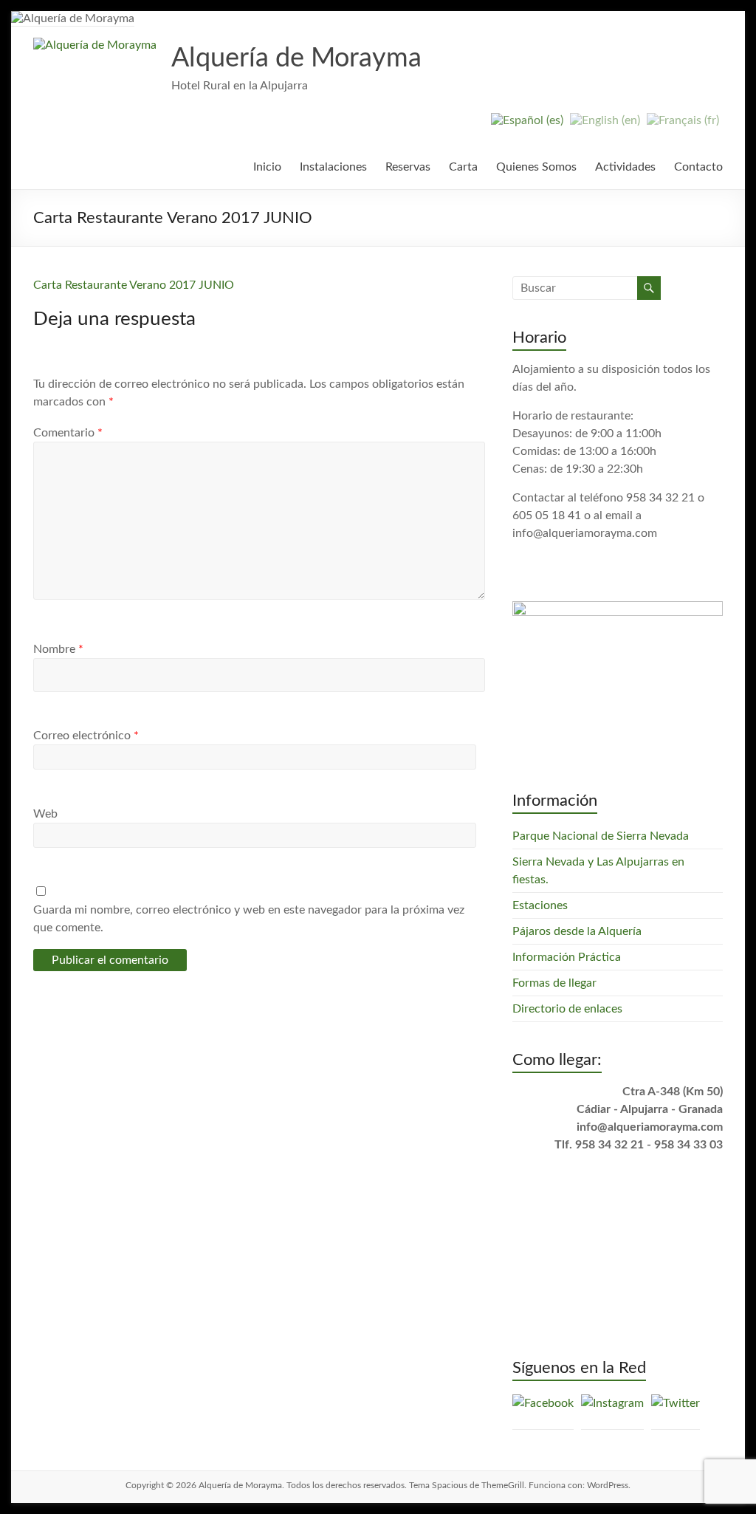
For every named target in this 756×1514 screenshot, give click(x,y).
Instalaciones (333, 167)
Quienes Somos (536, 167)
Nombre (58, 649)
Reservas (407, 167)
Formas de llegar (554, 983)
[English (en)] (605, 126)
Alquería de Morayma (296, 58)
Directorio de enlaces (567, 1009)
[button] (95, 45)
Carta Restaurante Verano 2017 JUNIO (133, 285)
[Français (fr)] (683, 126)
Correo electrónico (86, 735)
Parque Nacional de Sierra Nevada (600, 836)
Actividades (625, 167)
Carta (463, 167)
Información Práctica (566, 957)
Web (45, 814)
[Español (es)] (527, 126)
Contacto (698, 167)
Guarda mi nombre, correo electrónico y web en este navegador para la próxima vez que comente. (248, 919)
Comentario (68, 433)
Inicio (267, 167)
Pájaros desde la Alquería (577, 931)
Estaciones (540, 905)
